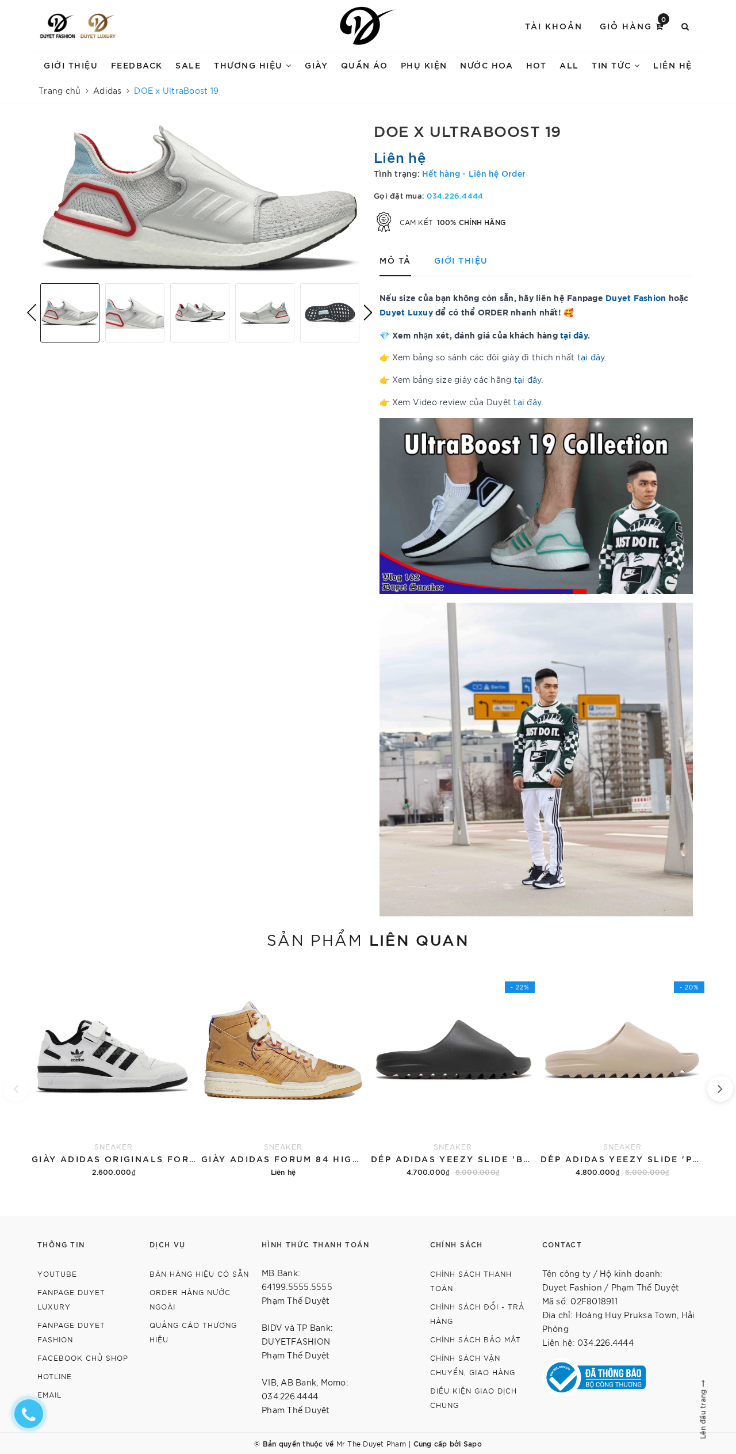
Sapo (472, 1443)
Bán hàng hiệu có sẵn (199, 1273)
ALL (569, 64)
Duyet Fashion (635, 297)
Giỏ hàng (633, 25)
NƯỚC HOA (486, 64)
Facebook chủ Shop (82, 1357)
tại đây (574, 334)
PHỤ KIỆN (424, 64)
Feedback (137, 64)
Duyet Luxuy (406, 311)
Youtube (57, 1273)
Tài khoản (553, 25)
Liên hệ (672, 64)
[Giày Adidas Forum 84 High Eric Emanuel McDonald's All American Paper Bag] (283, 1071)
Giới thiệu (71, 64)
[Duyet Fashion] (57, 26)
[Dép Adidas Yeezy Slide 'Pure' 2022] (622, 1071)
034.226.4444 (455, 195)
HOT (536, 64)
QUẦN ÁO (364, 64)
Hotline (54, 1376)
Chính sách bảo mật (475, 1339)
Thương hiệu (250, 64)
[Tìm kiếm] (686, 26)
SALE (188, 64)
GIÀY (316, 64)
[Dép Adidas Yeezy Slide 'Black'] (453, 1071)
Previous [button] (31, 312)
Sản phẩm (368, 939)
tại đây (591, 357)
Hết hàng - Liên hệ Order (474, 173)
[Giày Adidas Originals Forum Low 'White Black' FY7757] (113, 1071)
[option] (199, 198)
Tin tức (613, 64)
